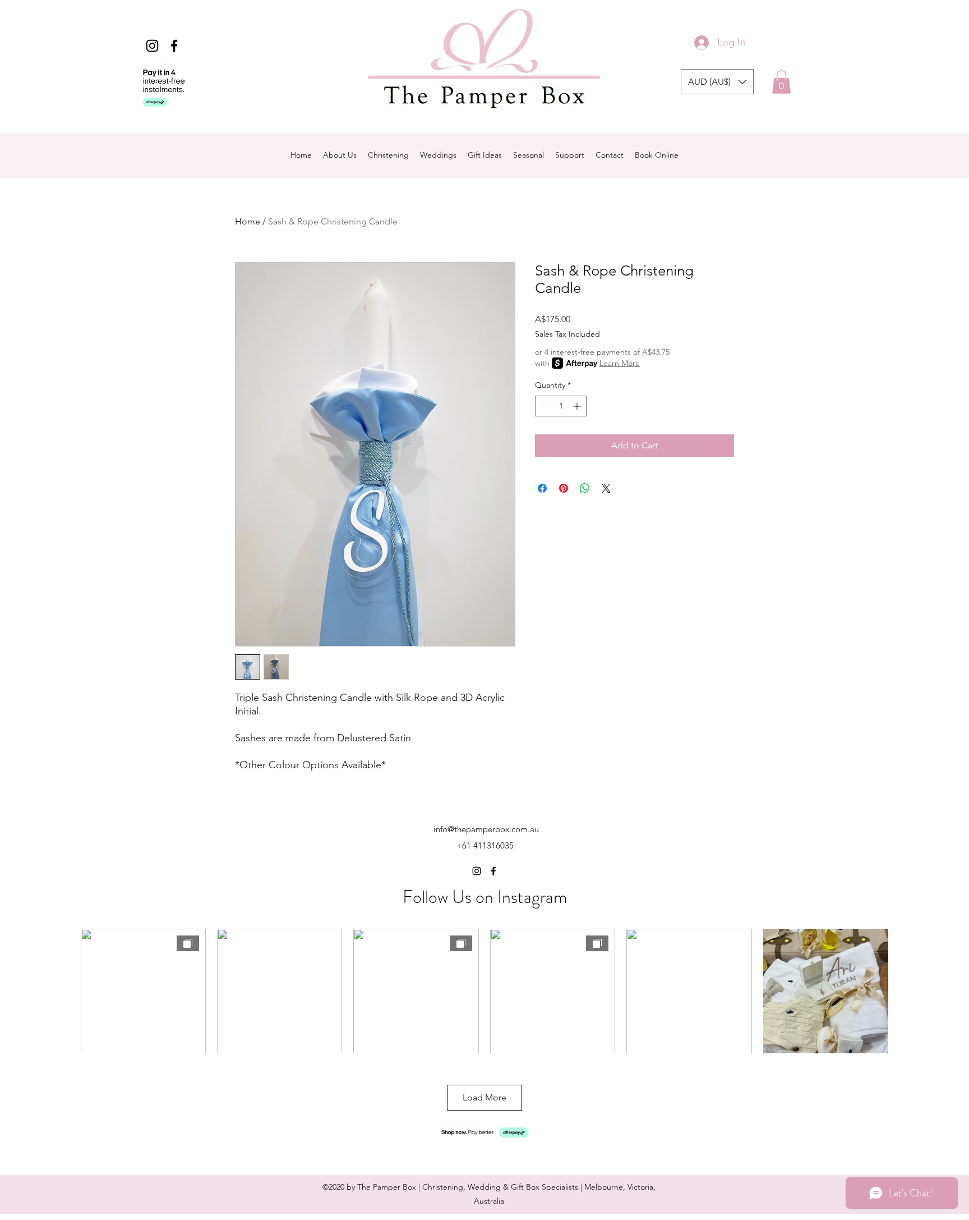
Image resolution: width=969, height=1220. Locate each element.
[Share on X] (606, 488)
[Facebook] (174, 46)
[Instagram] (152, 46)
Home (247, 221)
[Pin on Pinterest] (563, 488)
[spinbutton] (561, 406)
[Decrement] (544, 406)
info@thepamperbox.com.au (486, 829)
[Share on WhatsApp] (585, 488)
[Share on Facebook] (542, 488)
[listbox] (717, 81)
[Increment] (578, 406)
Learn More (619, 363)
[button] (717, 81)
